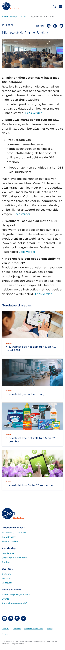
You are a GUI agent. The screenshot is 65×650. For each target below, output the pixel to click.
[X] (55, 25)
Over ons (6, 574)
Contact (6, 562)
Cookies (5, 634)
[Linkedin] (48, 25)
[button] (4, 618)
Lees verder (33, 113)
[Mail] (61, 25)
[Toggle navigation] (60, 6)
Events (5, 599)
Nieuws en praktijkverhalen (16, 594)
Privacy (49, 628)
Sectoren (6, 578)
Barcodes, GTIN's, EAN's (15, 532)
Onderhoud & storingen (14, 557)
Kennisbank (8, 553)
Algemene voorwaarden (33, 628)
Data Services (9, 537)
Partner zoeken (10, 541)
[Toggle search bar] (54, 6)
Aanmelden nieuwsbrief (14, 603)
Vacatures (7, 582)
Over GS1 (5, 628)
